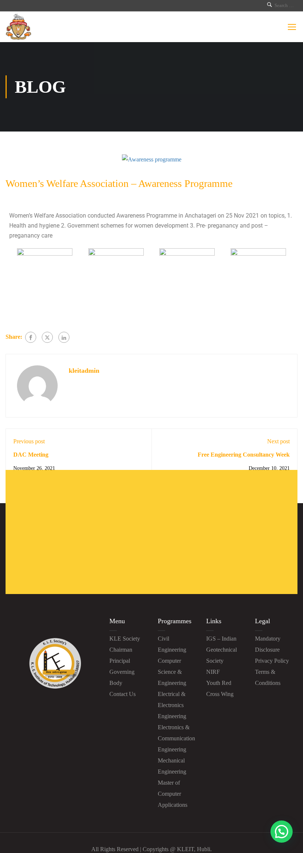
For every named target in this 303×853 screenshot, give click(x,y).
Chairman (120, 649)
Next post (278, 441)
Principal (119, 661)
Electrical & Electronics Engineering (172, 705)
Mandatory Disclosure (267, 644)
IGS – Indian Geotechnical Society (221, 649)
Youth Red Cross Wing (220, 688)
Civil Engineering (172, 644)
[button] (281, 831)
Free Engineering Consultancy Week (244, 454)
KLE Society (124, 638)
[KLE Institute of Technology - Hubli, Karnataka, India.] (18, 26)
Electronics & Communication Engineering (176, 738)
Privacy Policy (272, 661)
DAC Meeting (30, 454)
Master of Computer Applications (172, 793)
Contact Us (122, 694)
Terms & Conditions (267, 677)
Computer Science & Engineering (172, 672)
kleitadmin (84, 370)
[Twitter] (47, 337)
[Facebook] (30, 337)
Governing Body (122, 677)
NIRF (213, 672)
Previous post (29, 441)
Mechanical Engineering (172, 766)
